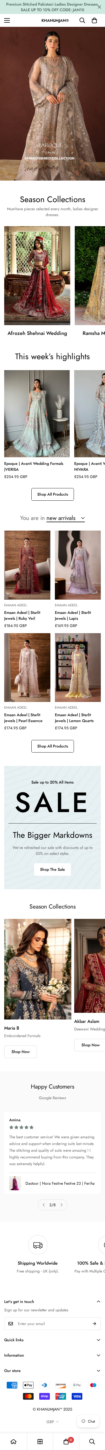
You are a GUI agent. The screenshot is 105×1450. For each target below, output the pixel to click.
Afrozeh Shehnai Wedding (37, 333)
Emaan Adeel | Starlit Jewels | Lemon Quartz (74, 717)
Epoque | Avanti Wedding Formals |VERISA (33, 466)
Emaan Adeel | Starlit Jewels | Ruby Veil (22, 615)
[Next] (61, 1204)
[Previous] (43, 1204)
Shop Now (20, 1051)
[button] (94, 20)
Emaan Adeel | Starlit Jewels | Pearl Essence (23, 717)
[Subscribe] (94, 1323)
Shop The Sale (52, 869)
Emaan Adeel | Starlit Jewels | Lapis (73, 615)
